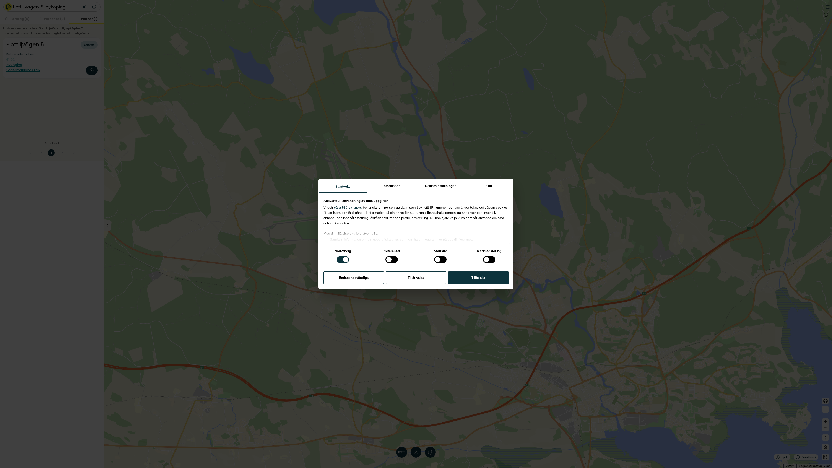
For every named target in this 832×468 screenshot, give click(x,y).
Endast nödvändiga (354, 278)
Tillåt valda (416, 278)
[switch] (391, 259)
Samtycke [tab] (342, 186)
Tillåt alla (478, 278)
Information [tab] (391, 186)
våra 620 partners (348, 207)
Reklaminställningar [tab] (440, 186)
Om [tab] (489, 186)
